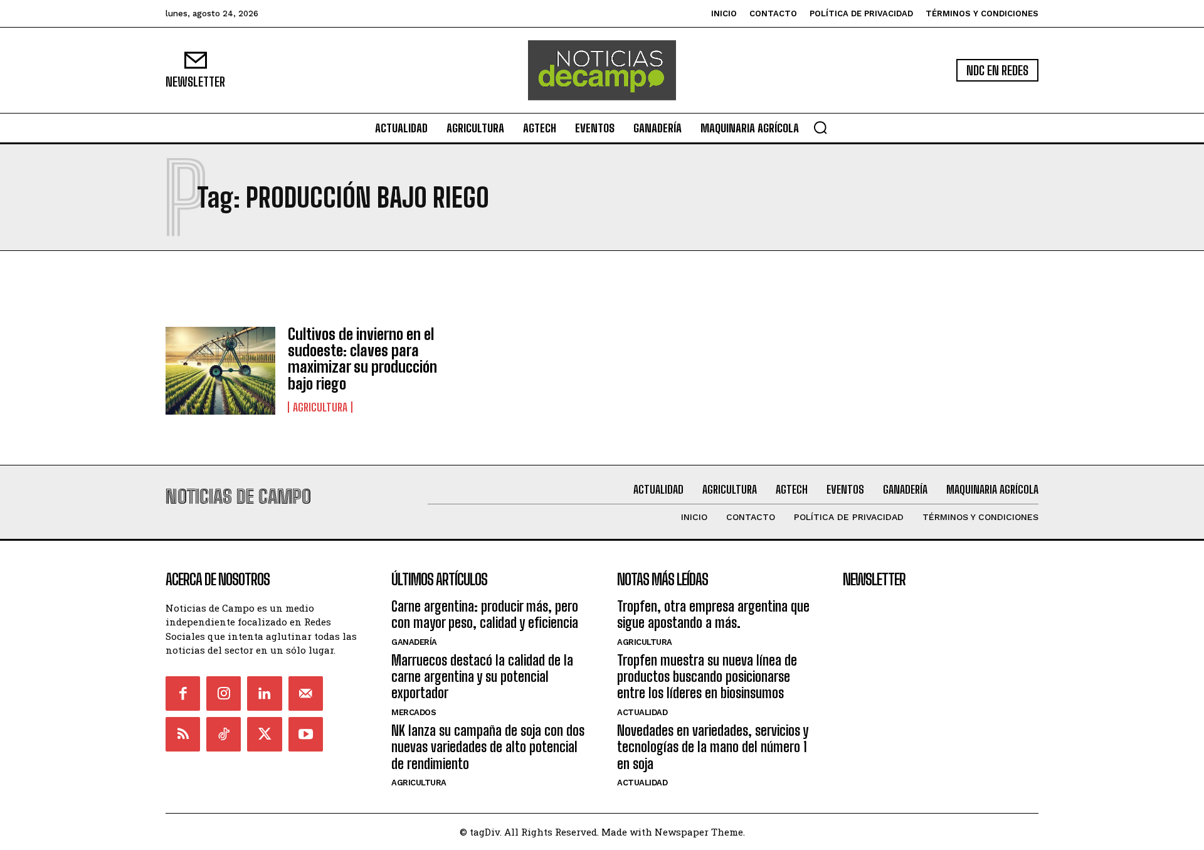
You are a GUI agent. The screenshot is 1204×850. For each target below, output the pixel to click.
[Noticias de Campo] (602, 70)
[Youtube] (305, 734)
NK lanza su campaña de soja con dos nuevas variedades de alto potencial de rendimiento (487, 747)
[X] (264, 734)
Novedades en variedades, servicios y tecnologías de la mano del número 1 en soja (712, 747)
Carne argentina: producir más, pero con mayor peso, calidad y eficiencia (484, 614)
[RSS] (183, 734)
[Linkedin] (264, 693)
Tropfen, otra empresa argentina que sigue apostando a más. (713, 614)
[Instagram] (223, 693)
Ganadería (414, 642)
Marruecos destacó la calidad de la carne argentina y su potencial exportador (482, 677)
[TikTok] (223, 734)
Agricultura (320, 407)
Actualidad (642, 712)
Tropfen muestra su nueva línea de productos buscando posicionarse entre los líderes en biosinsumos (707, 677)
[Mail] (305, 693)
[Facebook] (183, 693)
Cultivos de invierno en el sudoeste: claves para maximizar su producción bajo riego (362, 359)
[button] (820, 127)
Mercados (413, 712)
